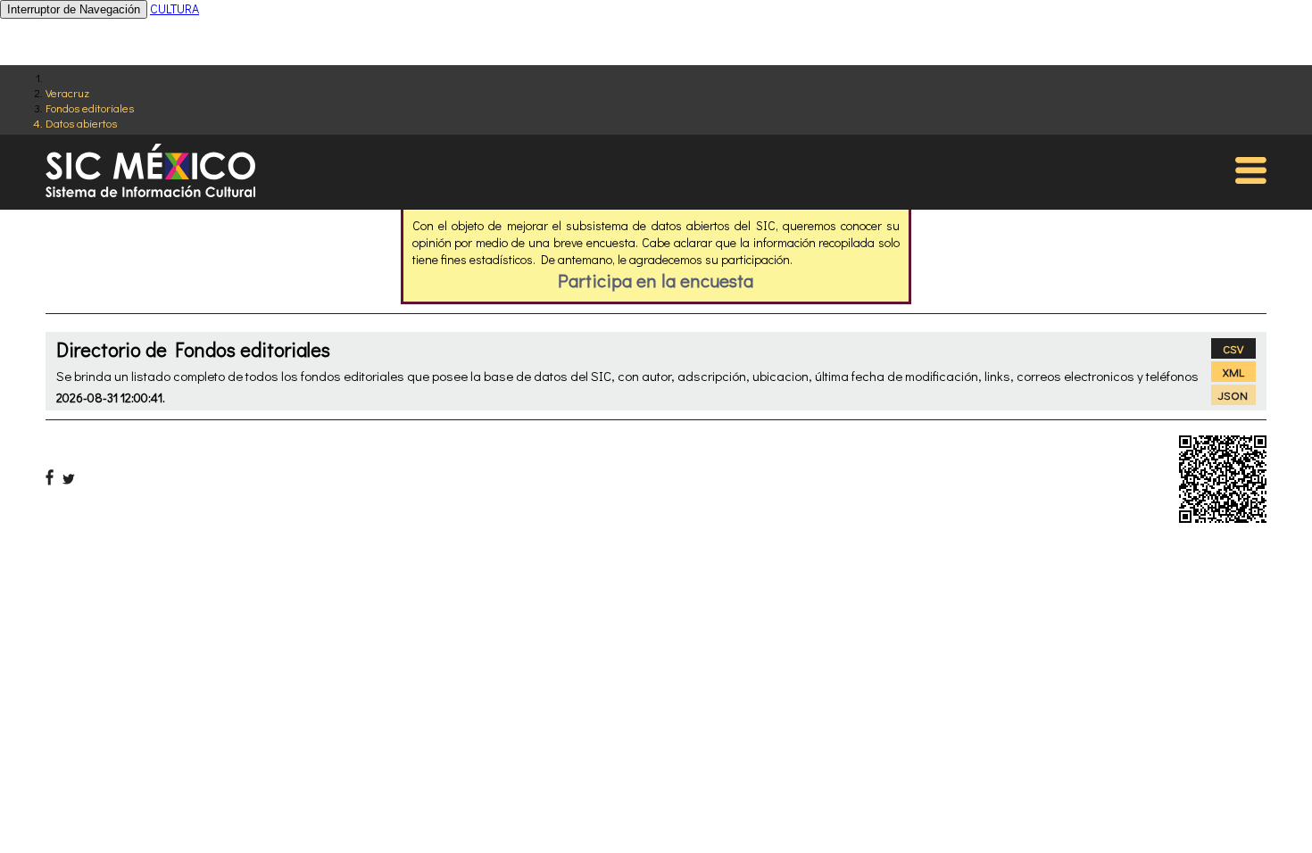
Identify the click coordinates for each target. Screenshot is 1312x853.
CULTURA (174, 8)
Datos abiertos (81, 122)
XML (1233, 371)
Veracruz (67, 92)
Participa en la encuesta (655, 280)
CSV (1233, 348)
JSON (1233, 394)
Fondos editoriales (90, 107)
